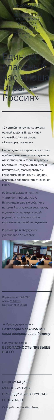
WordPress (31, 407)
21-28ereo (15, 301)
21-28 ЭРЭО (20, 305)
